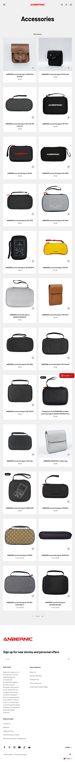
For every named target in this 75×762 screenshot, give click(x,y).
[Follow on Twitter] (9, 747)
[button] (67, 758)
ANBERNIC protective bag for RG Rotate (55, 74)
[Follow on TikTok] (24, 747)
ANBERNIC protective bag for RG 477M (20, 220)
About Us (33, 672)
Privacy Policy (34, 679)
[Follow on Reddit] (29, 747)
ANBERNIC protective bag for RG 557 (55, 267)
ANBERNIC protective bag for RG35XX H (55, 555)
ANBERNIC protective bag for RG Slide (55, 220)
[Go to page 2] (42, 616)
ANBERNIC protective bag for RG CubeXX (55, 364)
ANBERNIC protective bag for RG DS (19, 173)
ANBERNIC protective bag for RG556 (19, 555)
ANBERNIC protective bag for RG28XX (55, 508)
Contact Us (7, 724)
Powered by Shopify (21, 754)
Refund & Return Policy (11, 735)
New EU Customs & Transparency (14, 738)
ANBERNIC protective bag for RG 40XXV (19, 411)
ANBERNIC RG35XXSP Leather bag (55, 461)
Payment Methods (36, 676)
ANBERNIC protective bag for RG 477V (55, 124)
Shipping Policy (8, 731)
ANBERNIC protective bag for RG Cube (20, 461)
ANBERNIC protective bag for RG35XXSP (20, 508)
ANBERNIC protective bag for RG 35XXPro (19, 267)
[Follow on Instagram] (14, 747)
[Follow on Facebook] (4, 747)
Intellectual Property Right (39, 687)
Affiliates (6, 727)
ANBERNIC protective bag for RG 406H (20, 364)
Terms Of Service (35, 683)
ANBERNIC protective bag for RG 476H (55, 173)
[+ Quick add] (33, 68)
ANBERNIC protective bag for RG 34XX (55, 315)
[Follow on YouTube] (19, 747)
